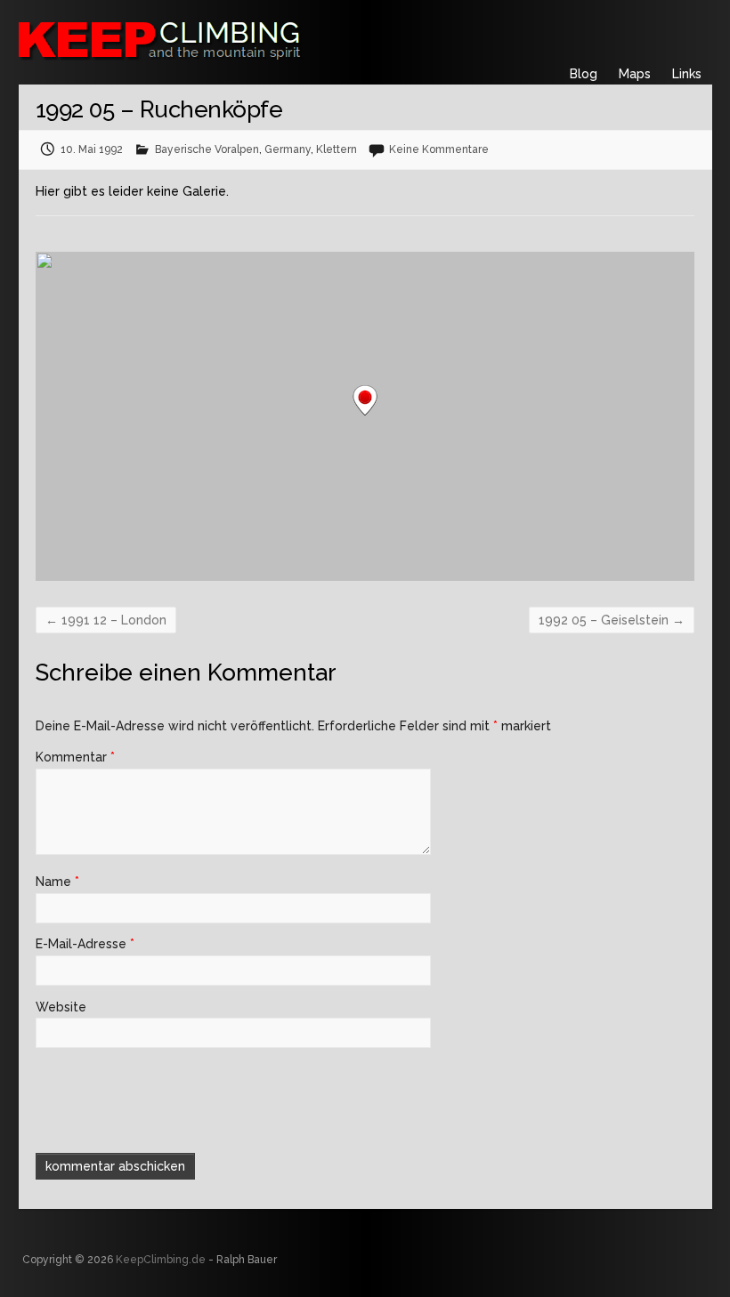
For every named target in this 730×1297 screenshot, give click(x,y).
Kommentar (75, 757)
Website (61, 1007)
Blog (583, 74)
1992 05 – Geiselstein (612, 620)
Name (57, 881)
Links (687, 74)
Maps (635, 74)
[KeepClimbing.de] (246, 37)
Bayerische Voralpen (207, 149)
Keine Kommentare (439, 149)
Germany (287, 149)
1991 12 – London (105, 620)
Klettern (336, 149)
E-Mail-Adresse (85, 944)
